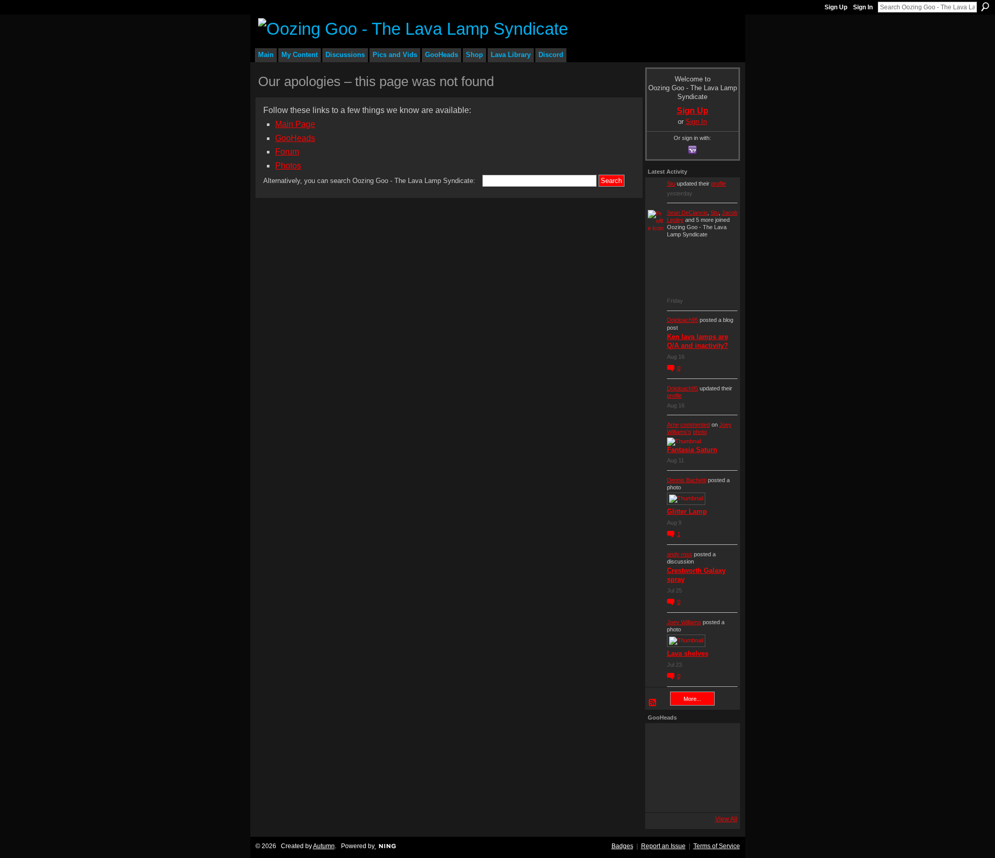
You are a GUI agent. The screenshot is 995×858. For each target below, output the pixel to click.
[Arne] (689, 795)
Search (985, 6)
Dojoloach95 (682, 320)
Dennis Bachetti (686, 480)
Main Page (295, 124)
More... (692, 699)
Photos (288, 165)
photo (700, 432)
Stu (671, 183)
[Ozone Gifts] (717, 739)
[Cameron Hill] (689, 739)
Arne (673, 424)
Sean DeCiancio (687, 212)
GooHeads (295, 138)
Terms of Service (716, 846)
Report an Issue (663, 846)
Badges (622, 846)
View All (726, 819)
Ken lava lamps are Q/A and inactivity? (697, 341)
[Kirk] (689, 767)
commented (695, 424)
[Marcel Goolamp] (717, 795)
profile (718, 183)
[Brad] (717, 767)
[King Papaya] (661, 739)
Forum (287, 151)
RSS (653, 703)
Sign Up (836, 7)
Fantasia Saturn (692, 450)
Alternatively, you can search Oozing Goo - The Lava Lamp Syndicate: (369, 181)
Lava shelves (687, 653)
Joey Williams (684, 622)
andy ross (679, 554)
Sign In (863, 7)
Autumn (324, 846)
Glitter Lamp (687, 511)
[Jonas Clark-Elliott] (661, 767)
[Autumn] (661, 795)
